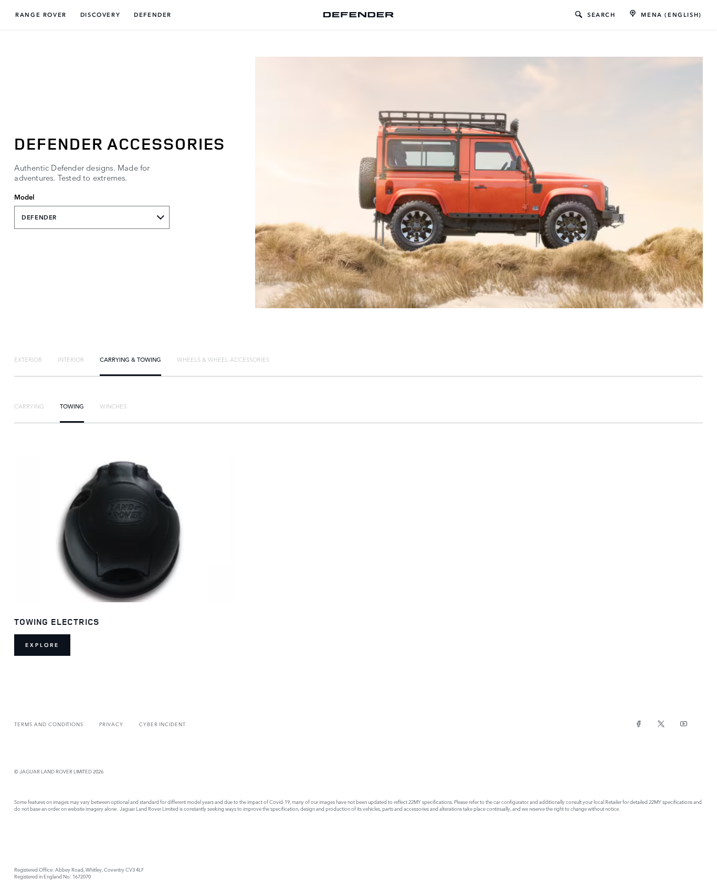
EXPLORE (42, 645)
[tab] (28, 359)
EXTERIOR (28, 359)
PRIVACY (111, 723)
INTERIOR (71, 359)
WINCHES (113, 406)
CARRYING (29, 406)
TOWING (72, 406)
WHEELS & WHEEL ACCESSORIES (223, 359)
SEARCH (601, 14)
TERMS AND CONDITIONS (48, 723)
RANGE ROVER (41, 14)
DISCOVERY (100, 14)
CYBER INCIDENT (162, 723)
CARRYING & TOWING (130, 359)
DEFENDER (153, 14)
